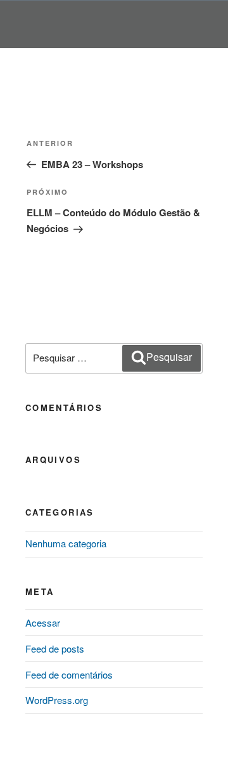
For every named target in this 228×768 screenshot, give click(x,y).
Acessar (42, 622)
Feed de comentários (69, 674)
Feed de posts (54, 648)
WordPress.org (56, 699)
